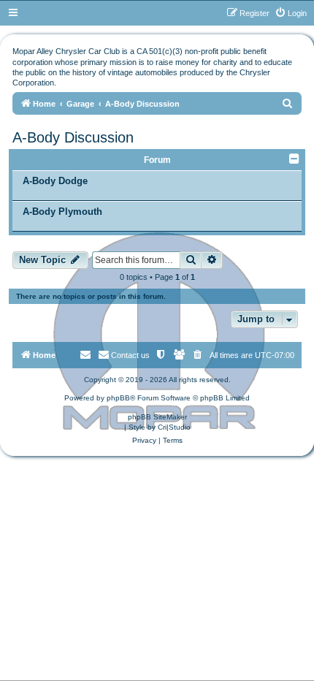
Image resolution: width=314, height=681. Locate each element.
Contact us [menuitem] (130, 355)
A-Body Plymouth (62, 211)
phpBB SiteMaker (157, 417)
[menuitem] (291, 13)
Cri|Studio (174, 427)
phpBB (118, 398)
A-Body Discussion (73, 137)
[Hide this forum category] (295, 158)
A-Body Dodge (55, 180)
